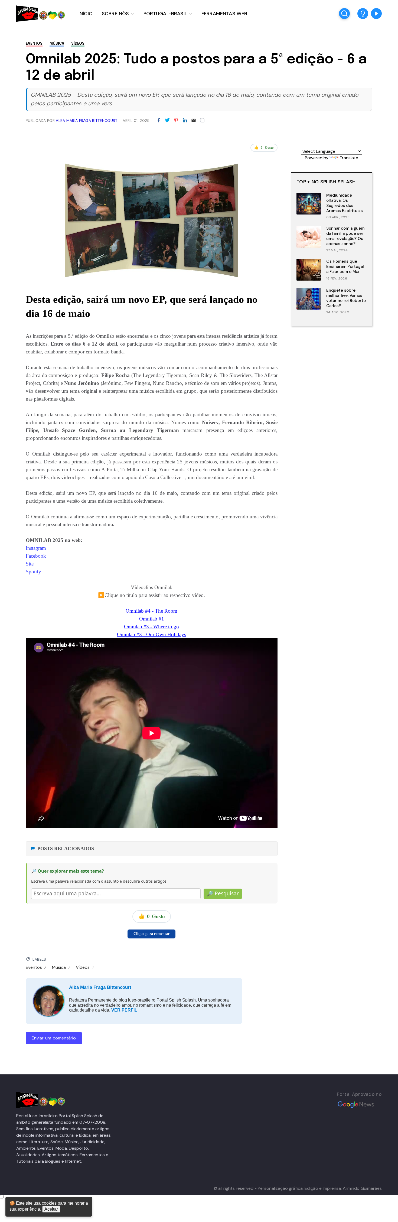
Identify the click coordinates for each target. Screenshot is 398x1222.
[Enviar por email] (193, 120)
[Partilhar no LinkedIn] (184, 120)
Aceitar (51, 1209)
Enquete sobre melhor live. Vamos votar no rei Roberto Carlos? (346, 298)
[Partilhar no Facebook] (158, 120)
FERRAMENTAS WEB (224, 13)
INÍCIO (86, 13)
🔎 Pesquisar (223, 893)
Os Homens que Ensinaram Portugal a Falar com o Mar (345, 266)
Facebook (36, 556)
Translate (349, 158)
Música (57, 44)
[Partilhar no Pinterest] (176, 120)
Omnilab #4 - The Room (151, 611)
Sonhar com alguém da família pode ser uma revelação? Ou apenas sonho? (345, 236)
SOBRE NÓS (115, 13)
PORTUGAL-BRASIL (165, 13)
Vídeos (77, 44)
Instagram (36, 548)
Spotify (33, 571)
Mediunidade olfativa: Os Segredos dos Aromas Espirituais (344, 203)
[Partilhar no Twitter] (167, 120)
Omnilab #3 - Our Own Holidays (151, 634)
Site (30, 564)
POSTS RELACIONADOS (65, 848)
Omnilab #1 (151, 619)
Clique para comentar (151, 934)
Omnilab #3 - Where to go (151, 626)
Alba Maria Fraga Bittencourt (100, 987)
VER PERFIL (124, 1010)
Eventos (34, 44)
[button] (362, 13)
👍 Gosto (264, 147)
